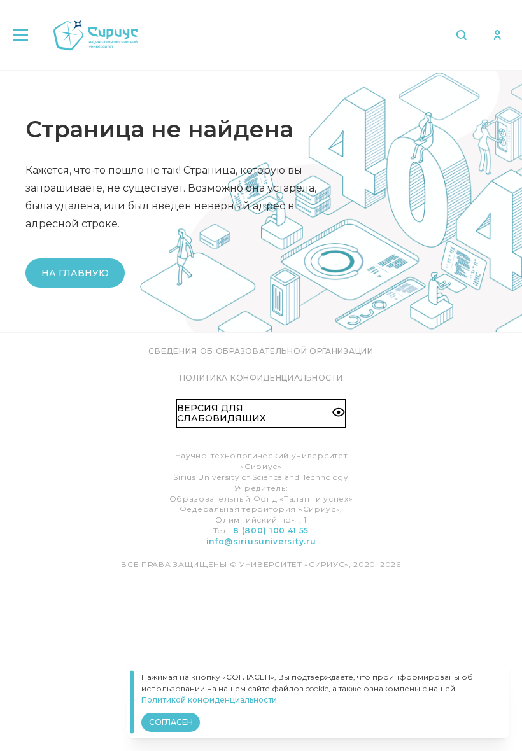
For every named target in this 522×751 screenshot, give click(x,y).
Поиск (464, 35)
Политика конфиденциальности (261, 378)
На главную (75, 273)
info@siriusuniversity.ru (261, 541)
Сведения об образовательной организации (260, 351)
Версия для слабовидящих (221, 413)
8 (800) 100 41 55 (271, 530)
